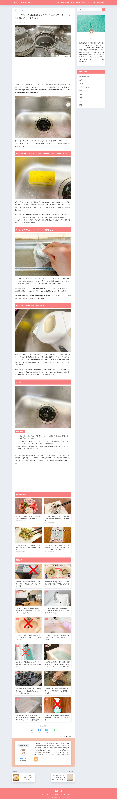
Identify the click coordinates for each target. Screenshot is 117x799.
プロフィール (91, 2)
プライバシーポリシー (70, 794)
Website (35, 761)
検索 (103, 9)
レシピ (72, 2)
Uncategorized (84, 76)
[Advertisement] (43, 72)
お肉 (80, 80)
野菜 (58, 2)
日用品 (67, 2)
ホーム (44, 794)
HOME (59, 791)
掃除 (17, 565)
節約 (80, 101)
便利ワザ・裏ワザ (81, 2)
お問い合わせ (101, 2)
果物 (62, 2)
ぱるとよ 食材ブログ (21, 2)
